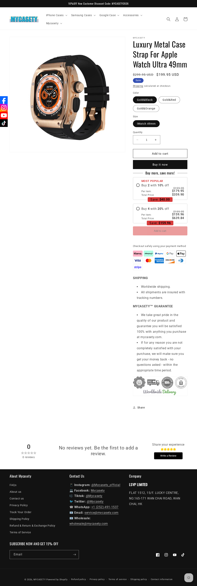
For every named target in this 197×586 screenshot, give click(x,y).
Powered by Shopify (57, 579)
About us (15, 491)
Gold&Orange (146, 108)
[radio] (160, 190)
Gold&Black (145, 99)
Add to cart (160, 230)
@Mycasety (94, 496)
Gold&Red (169, 99)
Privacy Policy (19, 505)
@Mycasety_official (105, 485)
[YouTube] (4, 115)
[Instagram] (4, 108)
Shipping (138, 86)
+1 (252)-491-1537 (105, 507)
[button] (56, 15)
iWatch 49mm (146, 123)
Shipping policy (138, 579)
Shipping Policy (19, 518)
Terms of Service (20, 532)
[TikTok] (4, 123)
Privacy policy (97, 579)
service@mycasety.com (101, 512)
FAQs (13, 485)
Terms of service (118, 579)
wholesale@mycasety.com (88, 523)
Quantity (138, 132)
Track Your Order (21, 512)
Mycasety (98, 490)
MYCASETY (39, 579)
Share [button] (141, 407)
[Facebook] (4, 100)
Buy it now (160, 164)
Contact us (17, 498)
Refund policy (78, 579)
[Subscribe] (74, 554)
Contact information (162, 579)
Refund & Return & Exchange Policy (32, 525)
